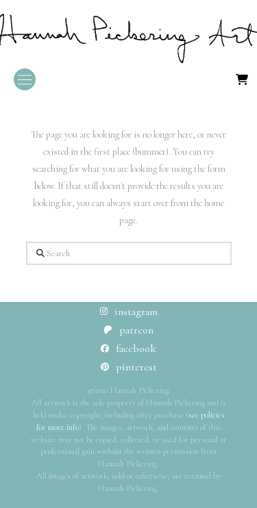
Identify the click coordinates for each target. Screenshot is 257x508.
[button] (25, 79)
